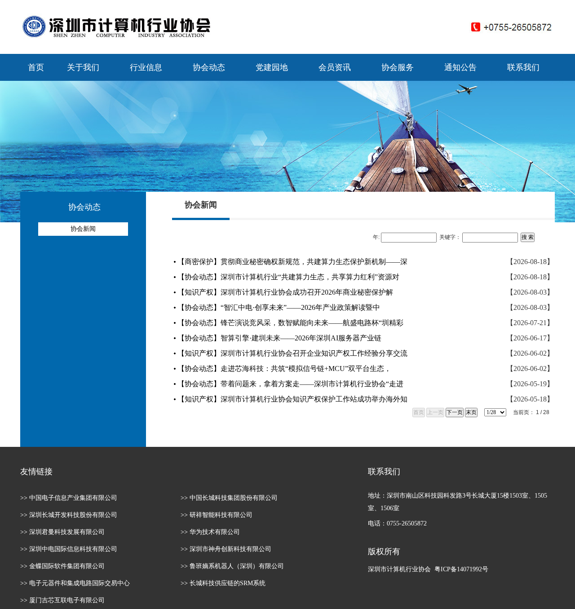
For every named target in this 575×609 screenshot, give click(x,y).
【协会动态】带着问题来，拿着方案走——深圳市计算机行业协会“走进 (290, 384)
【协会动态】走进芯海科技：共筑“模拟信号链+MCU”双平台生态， (284, 368)
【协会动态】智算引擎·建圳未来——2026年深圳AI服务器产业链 (279, 338)
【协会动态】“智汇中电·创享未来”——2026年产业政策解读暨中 (278, 307)
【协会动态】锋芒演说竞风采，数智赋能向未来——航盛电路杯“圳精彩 (290, 323)
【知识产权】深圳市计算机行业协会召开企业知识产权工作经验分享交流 (292, 353)
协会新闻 (83, 228)
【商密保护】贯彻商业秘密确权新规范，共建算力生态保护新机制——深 (292, 261)
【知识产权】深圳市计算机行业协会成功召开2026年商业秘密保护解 (285, 292)
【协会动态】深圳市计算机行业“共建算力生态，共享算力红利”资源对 (288, 277)
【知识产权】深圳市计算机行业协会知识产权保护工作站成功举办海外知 (292, 399)
